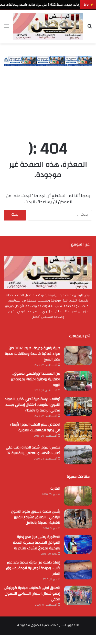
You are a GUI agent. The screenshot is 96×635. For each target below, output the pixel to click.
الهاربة (55, 488)
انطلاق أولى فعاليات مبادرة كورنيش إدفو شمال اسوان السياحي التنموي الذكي (32, 594)
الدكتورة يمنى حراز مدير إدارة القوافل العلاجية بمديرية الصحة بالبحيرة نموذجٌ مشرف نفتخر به (36, 543)
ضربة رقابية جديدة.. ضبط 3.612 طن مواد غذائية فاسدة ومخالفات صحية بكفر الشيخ (32, 354)
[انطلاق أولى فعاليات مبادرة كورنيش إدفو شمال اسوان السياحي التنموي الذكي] (78, 595)
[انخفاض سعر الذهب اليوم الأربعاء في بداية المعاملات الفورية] (78, 432)
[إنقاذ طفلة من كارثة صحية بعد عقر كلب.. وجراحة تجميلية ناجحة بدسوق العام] (78, 569)
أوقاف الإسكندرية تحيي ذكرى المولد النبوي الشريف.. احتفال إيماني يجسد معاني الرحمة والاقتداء (32, 405)
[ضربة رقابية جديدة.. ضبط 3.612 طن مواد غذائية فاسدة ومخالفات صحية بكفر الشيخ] (78, 355)
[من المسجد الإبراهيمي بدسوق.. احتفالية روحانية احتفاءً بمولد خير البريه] (78, 381)
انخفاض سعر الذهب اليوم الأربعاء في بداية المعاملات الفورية (35, 427)
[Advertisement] (48, 98)
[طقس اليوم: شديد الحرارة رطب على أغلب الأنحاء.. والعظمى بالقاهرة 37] (78, 454)
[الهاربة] (78, 496)
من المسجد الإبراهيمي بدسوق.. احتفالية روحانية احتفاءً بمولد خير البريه (35, 379)
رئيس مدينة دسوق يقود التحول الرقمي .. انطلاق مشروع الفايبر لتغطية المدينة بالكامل (35, 517)
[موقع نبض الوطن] (48, 26)
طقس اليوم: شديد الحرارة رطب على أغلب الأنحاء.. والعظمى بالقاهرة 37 (33, 450)
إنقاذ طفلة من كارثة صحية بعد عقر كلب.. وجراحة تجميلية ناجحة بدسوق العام (33, 568)
